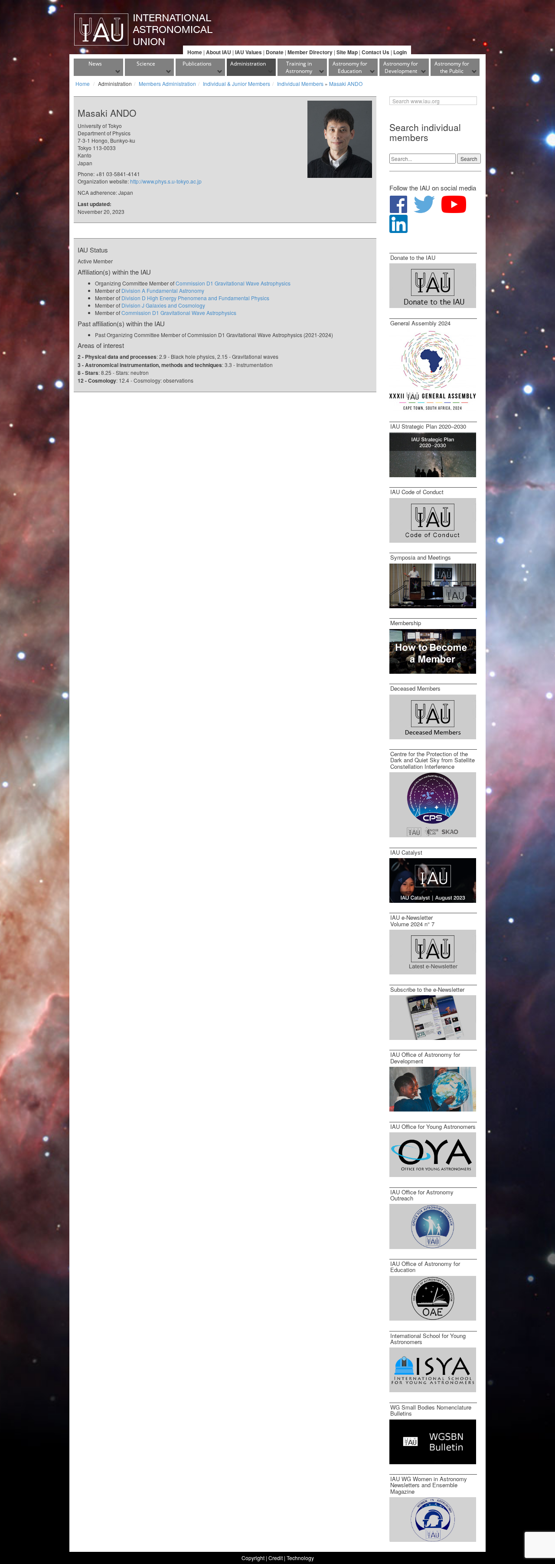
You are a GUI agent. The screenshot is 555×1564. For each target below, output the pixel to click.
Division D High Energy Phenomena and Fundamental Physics (195, 298)
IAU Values (248, 52)
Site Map (347, 52)
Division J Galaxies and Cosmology (163, 305)
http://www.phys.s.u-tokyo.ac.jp (166, 181)
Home (194, 52)
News (95, 63)
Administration (248, 63)
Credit (275, 1557)
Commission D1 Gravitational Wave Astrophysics (233, 283)
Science (146, 63)
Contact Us (375, 52)
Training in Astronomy (299, 67)
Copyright (253, 1557)
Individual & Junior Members (236, 83)
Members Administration (167, 83)
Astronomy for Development (400, 67)
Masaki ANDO (345, 83)
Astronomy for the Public (451, 67)
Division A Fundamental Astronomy (162, 290)
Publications (197, 63)
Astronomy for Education (350, 67)
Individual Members (300, 83)
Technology (300, 1557)
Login (400, 52)
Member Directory (310, 52)
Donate (275, 52)
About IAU (218, 52)
